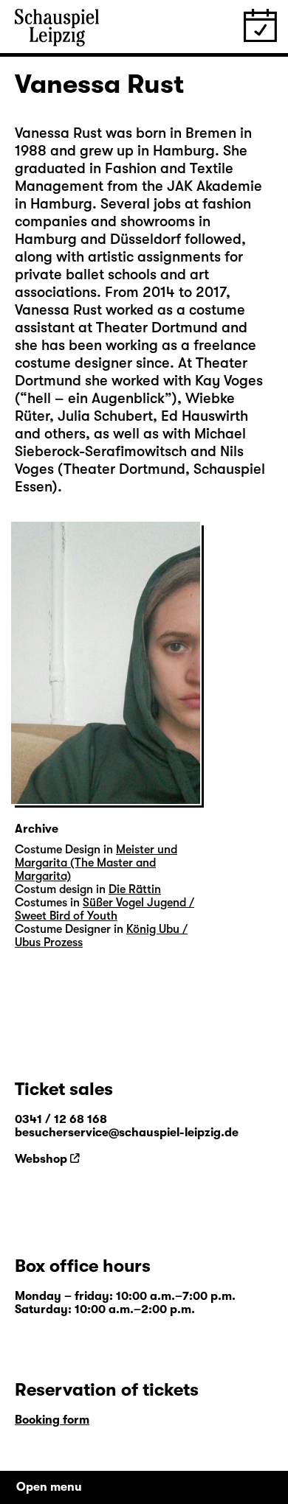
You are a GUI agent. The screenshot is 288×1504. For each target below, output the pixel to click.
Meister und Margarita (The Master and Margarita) (96, 863)
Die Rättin (135, 889)
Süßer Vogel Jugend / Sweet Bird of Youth (104, 909)
